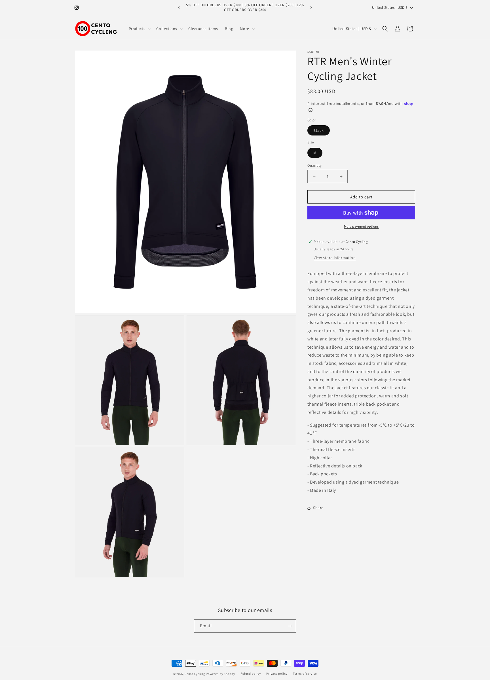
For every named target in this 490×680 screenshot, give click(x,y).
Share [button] (318, 507)
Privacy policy (276, 673)
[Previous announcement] (179, 7)
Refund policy (251, 673)
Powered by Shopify (220, 674)
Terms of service (305, 673)
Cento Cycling (195, 674)
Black (318, 130)
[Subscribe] (289, 626)
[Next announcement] (311, 7)
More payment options (361, 226)
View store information (335, 257)
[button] (139, 29)
